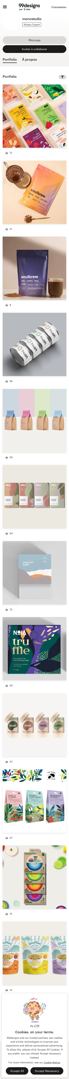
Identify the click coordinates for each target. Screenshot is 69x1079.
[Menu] (5, 7)
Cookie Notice (52, 1062)
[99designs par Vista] (29, 7)
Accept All (17, 1070)
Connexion (58, 7)
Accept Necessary (47, 1070)
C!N (36, 1025)
